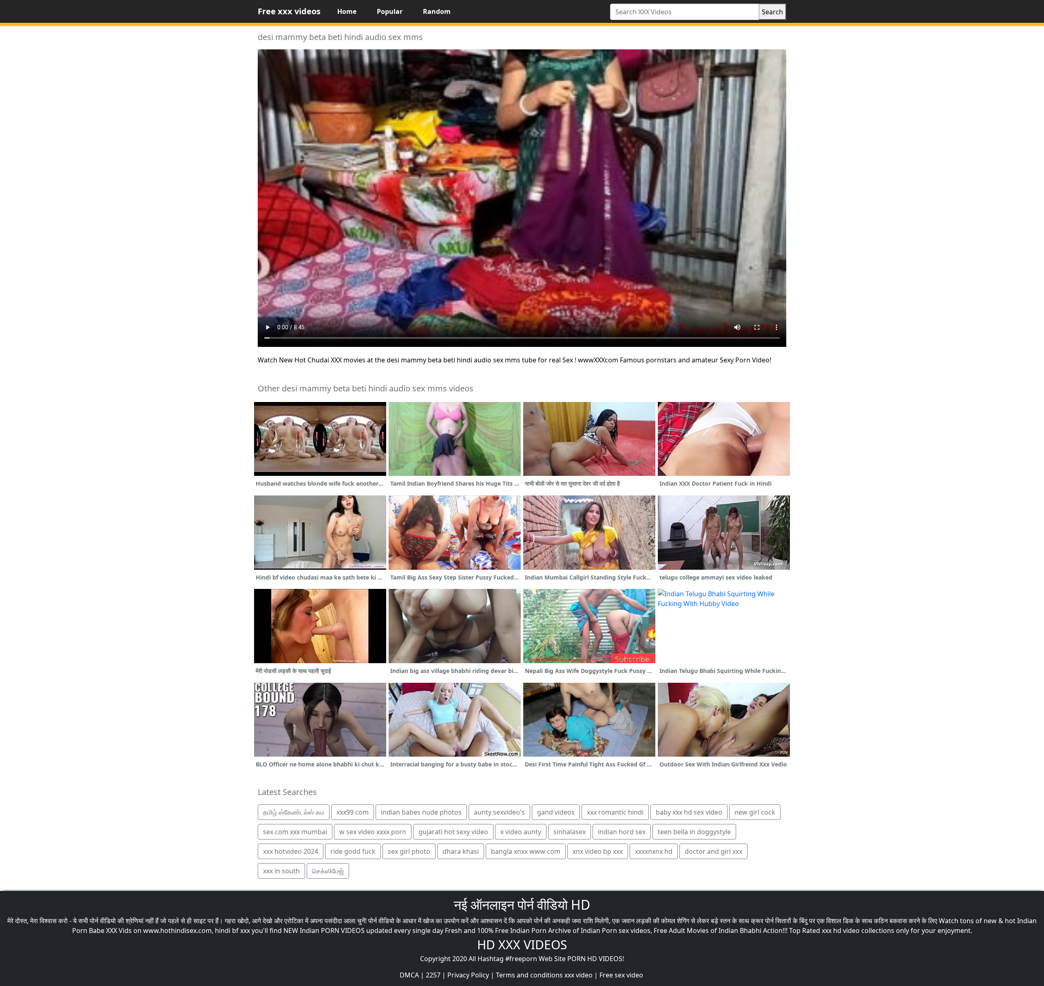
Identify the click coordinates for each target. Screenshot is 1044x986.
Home (346, 11)
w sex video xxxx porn (372, 831)
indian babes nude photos (421, 812)
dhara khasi (460, 851)
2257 (433, 974)
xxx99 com (352, 812)
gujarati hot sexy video (453, 831)
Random (437, 11)
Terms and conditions (529, 974)
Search (772, 11)
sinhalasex (569, 831)
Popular (390, 11)
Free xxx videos (289, 11)
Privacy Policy (468, 974)
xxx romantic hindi (615, 812)
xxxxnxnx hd (653, 851)
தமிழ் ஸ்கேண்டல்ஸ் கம (293, 812)
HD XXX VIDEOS (522, 944)
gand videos (556, 812)
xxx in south (281, 870)
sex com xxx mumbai (295, 831)
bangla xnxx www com (525, 851)
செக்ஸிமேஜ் (328, 870)
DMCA (409, 974)
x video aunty (520, 831)
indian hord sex (622, 831)
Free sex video (621, 974)
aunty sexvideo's (499, 812)
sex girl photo (409, 851)
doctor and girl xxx (713, 851)
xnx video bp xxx (598, 851)
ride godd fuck (353, 851)
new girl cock (754, 812)
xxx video (578, 974)
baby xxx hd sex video (689, 812)
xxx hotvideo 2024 (290, 851)
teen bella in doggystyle (694, 831)
